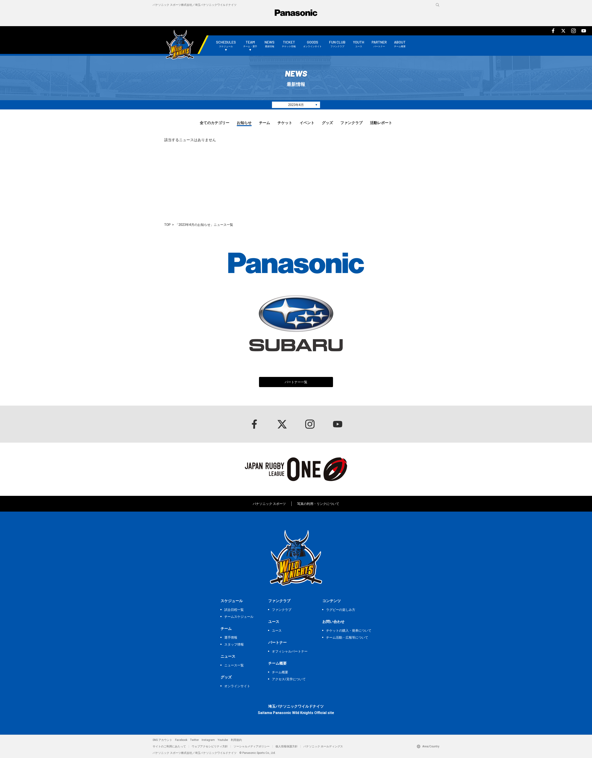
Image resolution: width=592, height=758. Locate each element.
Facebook (181, 740)
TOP (167, 225)
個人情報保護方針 (286, 746)
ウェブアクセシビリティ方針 (210, 746)
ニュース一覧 (234, 665)
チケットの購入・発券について (348, 630)
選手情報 (230, 637)
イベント (307, 123)
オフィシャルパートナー (290, 651)
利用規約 (236, 740)
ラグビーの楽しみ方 (340, 610)
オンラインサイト (237, 686)
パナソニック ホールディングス (323, 746)
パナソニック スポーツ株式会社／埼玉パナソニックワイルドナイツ (195, 4)
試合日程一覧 (234, 610)
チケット (285, 123)
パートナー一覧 (296, 382)
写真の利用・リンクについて (318, 504)
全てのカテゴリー (214, 123)
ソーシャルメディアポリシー (252, 746)
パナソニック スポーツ (269, 504)
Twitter (194, 740)
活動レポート (381, 123)
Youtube (223, 740)
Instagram (208, 740)
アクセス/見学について (289, 679)
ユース (277, 630)
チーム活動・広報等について (347, 637)
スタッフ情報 (234, 644)
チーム (264, 123)
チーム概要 (280, 672)
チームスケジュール (238, 616)
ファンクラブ (351, 123)
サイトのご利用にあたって (169, 746)
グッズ (327, 123)
